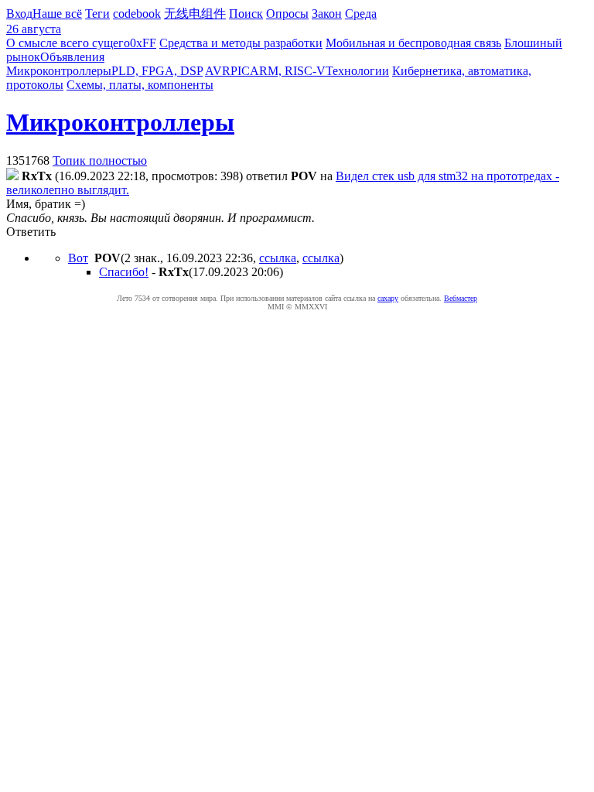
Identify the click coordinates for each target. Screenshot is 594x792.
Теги (97, 13)
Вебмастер (460, 298)
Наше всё (57, 13)
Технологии (357, 70)
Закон (327, 13)
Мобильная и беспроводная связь (413, 43)
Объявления (72, 56)
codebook (137, 13)
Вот (78, 258)
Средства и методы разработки (241, 43)
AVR (217, 70)
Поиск (246, 13)
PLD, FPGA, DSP (157, 70)
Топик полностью (100, 160)
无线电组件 (195, 13)
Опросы (287, 13)
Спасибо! (123, 271)
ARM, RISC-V (288, 70)
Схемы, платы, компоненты (140, 84)
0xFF (143, 43)
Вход (19, 13)
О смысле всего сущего (68, 43)
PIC (240, 70)
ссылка (277, 258)
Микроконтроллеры (58, 70)
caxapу (387, 298)
